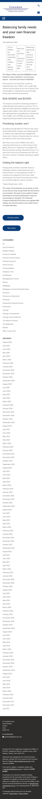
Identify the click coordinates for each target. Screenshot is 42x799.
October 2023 (7, 461)
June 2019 (6, 639)
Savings (6, 310)
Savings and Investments (12, 317)
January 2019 (8, 656)
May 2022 (6, 520)
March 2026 (7, 360)
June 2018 (6, 681)
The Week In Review (10, 320)
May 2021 (6, 562)
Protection (6, 300)
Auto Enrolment (8, 247)
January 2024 (8, 450)
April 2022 (6, 524)
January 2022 (8, 534)
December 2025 (8, 370)
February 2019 (8, 653)
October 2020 (7, 586)
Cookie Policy (13, 793)
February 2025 (8, 405)
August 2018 (7, 674)
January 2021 (8, 576)
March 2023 (7, 485)
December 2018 (8, 660)
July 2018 (6, 677)
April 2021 (6, 565)
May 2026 (6, 353)
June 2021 (6, 558)
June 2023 (6, 475)
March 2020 (7, 607)
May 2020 (6, 600)
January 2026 (8, 367)
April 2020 (6, 604)
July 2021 (6, 555)
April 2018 (6, 687)
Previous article (13, 218)
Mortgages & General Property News (16, 289)
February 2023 (8, 489)
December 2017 (8, 701)
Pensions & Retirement (11, 296)
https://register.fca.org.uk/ (22, 761)
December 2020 (8, 579)
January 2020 (8, 614)
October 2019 (7, 625)
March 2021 (7, 569)
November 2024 (8, 415)
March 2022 (7, 527)
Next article (12, 228)
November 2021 (8, 541)
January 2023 (8, 492)
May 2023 (6, 478)
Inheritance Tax (8, 272)
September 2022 (9, 506)
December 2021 (8, 537)
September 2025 (9, 380)
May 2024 (6, 436)
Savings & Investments (11, 313)
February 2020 (8, 611)
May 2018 (6, 684)
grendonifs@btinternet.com (13, 737)
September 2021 (9, 548)
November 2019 (8, 621)
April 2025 (6, 398)
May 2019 (6, 642)
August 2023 (7, 468)
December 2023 (8, 454)
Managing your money (11, 279)
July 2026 (6, 346)
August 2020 (7, 590)
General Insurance (9, 261)
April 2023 (6, 482)
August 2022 (7, 510)
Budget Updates (8, 251)
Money (5, 282)
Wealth (5, 327)
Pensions (6, 293)
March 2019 (7, 649)
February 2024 (8, 447)
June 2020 (6, 597)
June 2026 (6, 349)
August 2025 (7, 384)
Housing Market (8, 268)
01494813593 (8, 734)
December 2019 (8, 618)
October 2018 (7, 667)
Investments (7, 275)
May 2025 (6, 394)
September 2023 (9, 464)
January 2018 (8, 698)
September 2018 (9, 670)
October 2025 (7, 377)
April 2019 (6, 646)
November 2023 (8, 457)
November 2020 (8, 583)
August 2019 (7, 632)
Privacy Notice (23, 793)
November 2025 (8, 374)
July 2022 (6, 513)
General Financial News (11, 258)
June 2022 (6, 517)
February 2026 (8, 363)
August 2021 (7, 551)
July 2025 (6, 387)
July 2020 (6, 593)
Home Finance (8, 265)
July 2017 (6, 708)
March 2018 (7, 691)
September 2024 (9, 422)
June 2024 (6, 433)
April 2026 (6, 356)
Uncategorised (8, 324)
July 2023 (6, 471)
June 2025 (6, 391)
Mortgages (6, 286)
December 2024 (8, 412)
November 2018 (8, 663)
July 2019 (6, 635)
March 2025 (7, 401)
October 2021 (7, 544)
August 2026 (7, 342)
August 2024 (7, 426)
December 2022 (8, 496)
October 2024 (7, 419)
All (4, 244)
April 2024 (6, 440)
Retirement (7, 307)
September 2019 (9, 628)
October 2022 (7, 503)
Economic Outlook (9, 254)
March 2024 (7, 443)
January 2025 (8, 408)
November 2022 (8, 499)
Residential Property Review (13, 303)
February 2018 (8, 694)
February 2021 (8, 572)
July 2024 (6, 429)
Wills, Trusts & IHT (9, 331)
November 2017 (8, 705)
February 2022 (8, 531)
